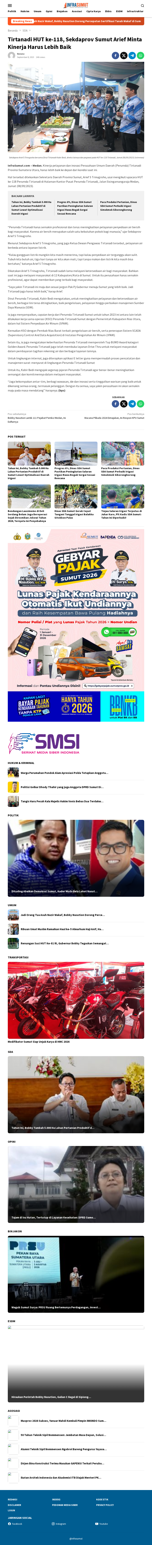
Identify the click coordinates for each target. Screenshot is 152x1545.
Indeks (56, 1499)
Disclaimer (14, 1505)
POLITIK (13, 815)
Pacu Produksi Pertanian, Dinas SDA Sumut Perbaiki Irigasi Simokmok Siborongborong (118, 206)
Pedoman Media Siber (65, 1505)
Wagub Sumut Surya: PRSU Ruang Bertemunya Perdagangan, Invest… (56, 1307)
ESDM (11, 1321)
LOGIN (11, 1510)
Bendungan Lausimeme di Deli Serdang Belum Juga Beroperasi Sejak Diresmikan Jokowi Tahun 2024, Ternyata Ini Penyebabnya (27, 516)
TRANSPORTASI (18, 957)
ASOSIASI (14, 1411)
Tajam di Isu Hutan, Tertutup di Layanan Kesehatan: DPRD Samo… (53, 1217)
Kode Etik (102, 1499)
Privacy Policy (105, 1505)
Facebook (17, 1523)
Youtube (103, 1523)
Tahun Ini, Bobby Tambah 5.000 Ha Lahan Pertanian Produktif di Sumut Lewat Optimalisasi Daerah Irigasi (28, 473)
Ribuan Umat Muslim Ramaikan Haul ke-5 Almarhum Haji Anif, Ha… (62, 929)
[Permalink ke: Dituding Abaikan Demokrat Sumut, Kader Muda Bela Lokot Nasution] (76, 858)
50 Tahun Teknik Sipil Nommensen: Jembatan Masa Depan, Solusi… (63, 1435)
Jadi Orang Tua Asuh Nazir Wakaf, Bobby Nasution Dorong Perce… (63, 915)
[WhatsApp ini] (140, 55)
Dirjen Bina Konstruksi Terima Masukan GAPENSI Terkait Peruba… (62, 1463)
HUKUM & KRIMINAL (21, 763)
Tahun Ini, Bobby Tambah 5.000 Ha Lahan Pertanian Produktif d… (52, 1128)
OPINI (12, 1141)
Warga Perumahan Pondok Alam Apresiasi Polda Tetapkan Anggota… (64, 773)
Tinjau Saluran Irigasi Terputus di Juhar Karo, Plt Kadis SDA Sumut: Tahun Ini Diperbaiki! (121, 514)
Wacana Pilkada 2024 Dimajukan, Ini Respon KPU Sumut (114, 416)
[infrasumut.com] (76, 5)
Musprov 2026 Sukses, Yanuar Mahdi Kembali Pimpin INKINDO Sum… (63, 1421)
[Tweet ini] (124, 55)
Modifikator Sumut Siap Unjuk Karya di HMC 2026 (39, 1041)
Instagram (61, 1523)
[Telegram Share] (132, 55)
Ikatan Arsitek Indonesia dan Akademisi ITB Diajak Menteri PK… (61, 1477)
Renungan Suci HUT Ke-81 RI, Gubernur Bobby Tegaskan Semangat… (65, 943)
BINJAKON (15, 1231)
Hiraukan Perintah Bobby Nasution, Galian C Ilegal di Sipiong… (51, 1397)
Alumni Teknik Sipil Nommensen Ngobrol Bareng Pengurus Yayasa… (64, 1449)
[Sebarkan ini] (115, 55)
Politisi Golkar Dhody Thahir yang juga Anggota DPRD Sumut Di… (62, 787)
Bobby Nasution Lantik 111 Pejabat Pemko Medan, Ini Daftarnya (37, 417)
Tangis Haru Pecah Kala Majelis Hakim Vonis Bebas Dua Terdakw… (62, 801)
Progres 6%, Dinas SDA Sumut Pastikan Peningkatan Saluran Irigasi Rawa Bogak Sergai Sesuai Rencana (74, 473)
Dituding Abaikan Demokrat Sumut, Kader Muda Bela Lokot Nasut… (54, 891)
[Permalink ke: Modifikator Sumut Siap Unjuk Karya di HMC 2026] (76, 1000)
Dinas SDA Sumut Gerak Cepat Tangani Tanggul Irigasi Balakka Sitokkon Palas (74, 514)
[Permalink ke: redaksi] (11, 55)
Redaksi (12, 1499)
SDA (10, 1052)
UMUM (12, 905)
